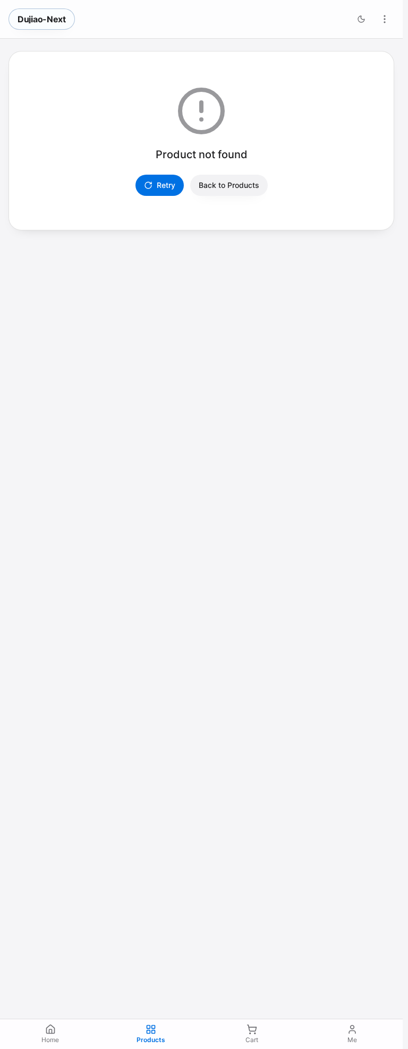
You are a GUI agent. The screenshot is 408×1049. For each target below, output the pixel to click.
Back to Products (229, 185)
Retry (166, 185)
